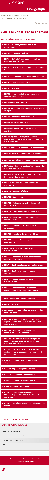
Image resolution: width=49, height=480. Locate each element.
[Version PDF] (43, 23)
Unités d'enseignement (17, 16)
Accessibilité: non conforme (24, 461)
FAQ (3, 445)
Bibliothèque (24, 459)
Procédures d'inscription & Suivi (14, 436)
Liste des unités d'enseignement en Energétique (17, 39)
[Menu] (3, 2)
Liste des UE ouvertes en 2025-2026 (15, 420)
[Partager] (46, 23)
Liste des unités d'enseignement (13, 18)
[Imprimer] (36, 23)
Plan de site (36, 459)
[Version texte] (39, 23)
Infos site (12, 459)
